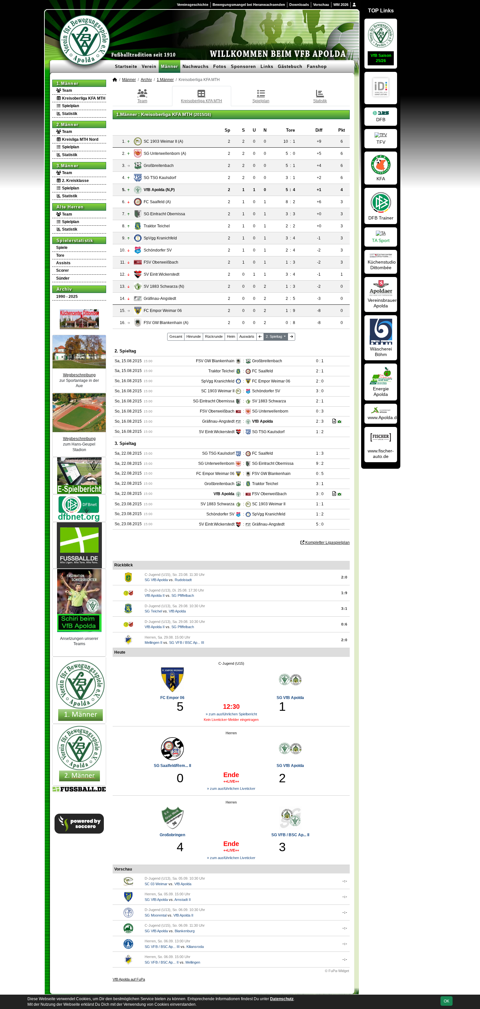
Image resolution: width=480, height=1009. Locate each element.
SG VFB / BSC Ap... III (186, 642)
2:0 (344, 577)
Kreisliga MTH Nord (79, 139)
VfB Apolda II (155, 595)
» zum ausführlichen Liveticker (231, 788)
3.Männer (67, 165)
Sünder (63, 278)
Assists (63, 263)
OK (446, 1001)
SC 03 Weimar (156, 884)
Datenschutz (282, 999)
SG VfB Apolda (156, 580)
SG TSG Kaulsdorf (160, 177)
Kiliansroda (195, 947)
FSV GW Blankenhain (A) (166, 322)
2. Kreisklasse (75, 180)
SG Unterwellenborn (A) (165, 153)
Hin (193, 336)
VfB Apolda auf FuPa (129, 979)
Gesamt (175, 336)
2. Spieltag (274, 336)
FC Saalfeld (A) (157, 202)
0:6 (344, 624)
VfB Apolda (177, 611)
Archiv (64, 289)
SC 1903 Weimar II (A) (163, 141)
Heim (231, 336)
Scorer (62, 270)
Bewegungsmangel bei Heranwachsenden (249, 5)
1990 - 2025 (67, 296)
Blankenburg (185, 931)
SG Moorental (156, 915)
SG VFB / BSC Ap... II (290, 835)
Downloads (299, 5)
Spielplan (70, 106)
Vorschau (321, 5)
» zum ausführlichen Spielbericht (231, 714)
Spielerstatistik (74, 240)
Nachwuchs (196, 66)
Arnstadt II (182, 900)
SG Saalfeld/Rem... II (172, 765)
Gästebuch (290, 66)
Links (267, 66)
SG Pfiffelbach (182, 595)
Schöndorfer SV (158, 250)
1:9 (344, 593)
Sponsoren (243, 66)
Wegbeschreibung (79, 375)
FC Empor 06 (172, 697)
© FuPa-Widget (337, 971)
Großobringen (172, 835)
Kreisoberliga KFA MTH (83, 98)
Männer (169, 66)
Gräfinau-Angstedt (160, 298)
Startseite (126, 66)
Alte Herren (70, 206)
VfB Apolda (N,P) (159, 189)
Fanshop (317, 66)
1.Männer (67, 83)
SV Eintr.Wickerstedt (161, 274)
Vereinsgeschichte (192, 5)
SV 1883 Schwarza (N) (164, 286)
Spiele (62, 247)
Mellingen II (153, 642)
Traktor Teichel (157, 226)
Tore (60, 255)
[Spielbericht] (334, 421)
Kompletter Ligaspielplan (327, 542)
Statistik (69, 113)
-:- (345, 881)
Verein (149, 66)
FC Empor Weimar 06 (163, 310)
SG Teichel (153, 611)
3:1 (344, 608)
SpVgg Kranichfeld (160, 238)
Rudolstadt (183, 580)
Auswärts (246, 336)
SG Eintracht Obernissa (164, 214)
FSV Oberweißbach (161, 262)
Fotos (219, 66)
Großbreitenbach (159, 165)
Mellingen (192, 962)
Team (66, 90)
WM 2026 (340, 5)
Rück (214, 336)
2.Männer (67, 124)
